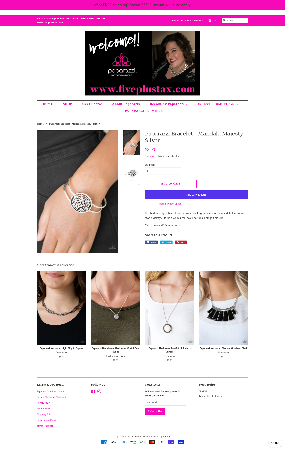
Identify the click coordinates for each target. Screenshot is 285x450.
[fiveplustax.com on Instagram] (99, 392)
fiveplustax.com (142, 436)
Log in (175, 20)
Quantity (150, 165)
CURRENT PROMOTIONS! (215, 104)
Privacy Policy (43, 402)
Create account (194, 20)
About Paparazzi (126, 104)
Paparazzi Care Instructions (50, 391)
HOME (48, 104)
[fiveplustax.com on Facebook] (93, 392)
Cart (215, 20)
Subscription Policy (46, 419)
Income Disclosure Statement (52, 397)
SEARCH (203, 391)
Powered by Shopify (160, 436)
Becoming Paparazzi (167, 104)
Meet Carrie (92, 104)
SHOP (68, 104)
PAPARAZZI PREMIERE (144, 111)
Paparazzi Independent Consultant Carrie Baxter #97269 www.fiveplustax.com (71, 20)
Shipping (150, 156)
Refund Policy (43, 408)
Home (40, 124)
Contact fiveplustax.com (211, 395)
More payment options (171, 203)
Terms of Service (45, 425)
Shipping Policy (45, 414)
